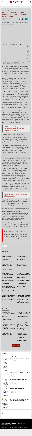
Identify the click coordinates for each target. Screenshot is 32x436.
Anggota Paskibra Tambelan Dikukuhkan (22, 287)
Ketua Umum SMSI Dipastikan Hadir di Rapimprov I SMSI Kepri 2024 (22, 260)
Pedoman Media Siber (13, 426)
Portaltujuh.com (4, 424)
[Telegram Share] (26, 19)
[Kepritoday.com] (16, 2)
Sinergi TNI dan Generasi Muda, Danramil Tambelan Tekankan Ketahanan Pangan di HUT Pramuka (23, 301)
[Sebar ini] (20, 19)
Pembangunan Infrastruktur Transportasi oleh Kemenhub (8, 260)
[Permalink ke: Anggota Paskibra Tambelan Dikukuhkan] (23, 284)
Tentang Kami (4, 427)
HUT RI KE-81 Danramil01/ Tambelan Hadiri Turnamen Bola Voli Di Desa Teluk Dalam (8, 279)
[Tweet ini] (23, 19)
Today (6, 19)
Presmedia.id (22, 423)
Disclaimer (21, 426)
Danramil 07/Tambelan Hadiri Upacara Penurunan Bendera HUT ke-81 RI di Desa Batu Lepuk (23, 279)
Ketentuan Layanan (23, 427)
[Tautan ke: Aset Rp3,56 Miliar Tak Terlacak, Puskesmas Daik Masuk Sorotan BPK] (5, 392)
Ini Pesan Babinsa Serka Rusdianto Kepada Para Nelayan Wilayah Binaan (22, 255)
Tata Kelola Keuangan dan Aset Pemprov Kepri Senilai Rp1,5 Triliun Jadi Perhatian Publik (19, 357)
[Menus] (2, 2)
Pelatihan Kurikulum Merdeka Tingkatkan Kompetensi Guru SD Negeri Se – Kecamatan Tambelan (7, 265)
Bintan (3, 19)
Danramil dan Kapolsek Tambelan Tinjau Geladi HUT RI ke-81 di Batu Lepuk (8, 300)
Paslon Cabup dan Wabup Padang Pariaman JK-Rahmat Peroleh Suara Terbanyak (8, 255)
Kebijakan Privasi (13, 427)
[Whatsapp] (28, 19)
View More (16, 345)
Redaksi (4, 426)
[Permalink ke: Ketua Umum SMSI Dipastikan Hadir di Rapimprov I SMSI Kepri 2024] (23, 324)
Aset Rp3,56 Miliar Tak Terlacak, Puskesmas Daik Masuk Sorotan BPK (18, 389)
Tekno (10, 424)
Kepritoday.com (6, 423)
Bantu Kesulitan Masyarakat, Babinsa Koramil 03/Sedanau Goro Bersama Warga (23, 265)
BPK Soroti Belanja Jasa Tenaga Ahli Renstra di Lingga (18, 380)
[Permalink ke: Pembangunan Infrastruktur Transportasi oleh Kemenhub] (8, 324)
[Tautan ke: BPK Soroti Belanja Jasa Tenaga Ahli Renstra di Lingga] (5, 382)
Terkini (4, 246)
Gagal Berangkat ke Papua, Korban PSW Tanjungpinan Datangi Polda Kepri (19, 400)
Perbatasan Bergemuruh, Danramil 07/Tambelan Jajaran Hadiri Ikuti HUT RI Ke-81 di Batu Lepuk (8, 291)
